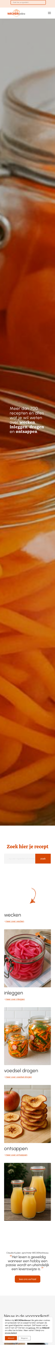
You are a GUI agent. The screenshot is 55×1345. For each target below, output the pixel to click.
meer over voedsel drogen (18, 1077)
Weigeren (24, 1338)
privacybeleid (11, 1333)
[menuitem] (28, 4)
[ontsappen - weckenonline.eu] (27, 1192)
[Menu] (49, 13)
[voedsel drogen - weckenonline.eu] (27, 1114)
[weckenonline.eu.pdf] (22, 13)
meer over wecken (14, 921)
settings (31, 1328)
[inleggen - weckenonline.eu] (27, 1036)
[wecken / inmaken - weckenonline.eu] (27, 958)
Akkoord (11, 1338)
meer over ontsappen (16, 1154)
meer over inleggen (15, 999)
